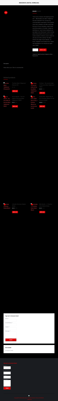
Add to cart (42, 49)
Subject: (7, 326)
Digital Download (40, 54)
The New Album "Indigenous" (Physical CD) (19, 84)
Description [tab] (6, 63)
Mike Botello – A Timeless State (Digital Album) (45, 205)
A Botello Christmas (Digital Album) (19, 205)
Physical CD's (35, 55)
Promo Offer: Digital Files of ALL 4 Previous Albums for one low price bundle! (46, 98)
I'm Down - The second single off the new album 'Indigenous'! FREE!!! (46, 85)
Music (51, 54)
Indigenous (47, 54)
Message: (7, 331)
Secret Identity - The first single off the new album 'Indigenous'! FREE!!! (18, 98)
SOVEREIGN (41, 397)
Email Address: (9, 322)
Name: (7, 318)
